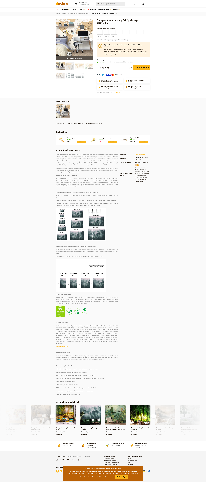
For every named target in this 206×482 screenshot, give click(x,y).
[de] (144, 471)
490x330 (107, 36)
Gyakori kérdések (132, 460)
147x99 (105, 32)
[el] (149, 471)
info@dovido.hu (81, 460)
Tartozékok (59, 123)
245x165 (119, 32)
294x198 (126, 32)
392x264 (140, 32)
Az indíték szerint (72, 13)
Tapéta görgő (71, 138)
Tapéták (64, 13)
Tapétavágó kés (134, 138)
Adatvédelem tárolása (110, 460)
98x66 (99, 32)
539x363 (114, 36)
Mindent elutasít (109, 476)
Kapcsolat (130, 464)
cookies (77, 473)
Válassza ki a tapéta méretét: (106, 28)
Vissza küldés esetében (110, 464)
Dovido (118, 92)
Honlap (58, 13)
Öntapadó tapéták (84, 13)
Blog (129, 462)
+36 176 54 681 (63, 460)
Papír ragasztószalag (105, 138)
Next (91, 39)
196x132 (112, 32)
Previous (52, 416)
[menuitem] (63, 9)
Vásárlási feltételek (109, 458)
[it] (147, 471)
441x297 (100, 36)
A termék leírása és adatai (74, 123)
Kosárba (81, 141)
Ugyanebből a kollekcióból (92, 123)
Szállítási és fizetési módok (111, 462)
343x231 (133, 32)
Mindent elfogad (122, 477)
